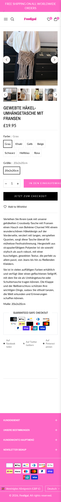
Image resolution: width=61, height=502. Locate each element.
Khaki (18, 143)
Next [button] (54, 59)
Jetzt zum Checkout (30, 196)
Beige (40, 143)
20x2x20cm (12, 170)
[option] (30, 58)
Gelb (30, 143)
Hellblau (24, 152)
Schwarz (10, 152)
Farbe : (11, 136)
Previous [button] (6, 59)
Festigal (24, 495)
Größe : (15, 162)
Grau (8, 143)
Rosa (37, 152)
